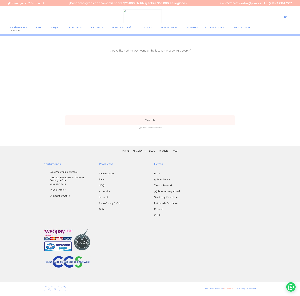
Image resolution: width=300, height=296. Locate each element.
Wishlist (164, 150)
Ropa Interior (169, 27)
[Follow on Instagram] (63, 288)
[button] (291, 287)
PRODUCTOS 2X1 (242, 27)
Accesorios (75, 27)
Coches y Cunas (214, 27)
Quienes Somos (162, 179)
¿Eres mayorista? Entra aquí (26, 3)
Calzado (148, 27)
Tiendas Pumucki (163, 185)
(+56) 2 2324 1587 (280, 3)
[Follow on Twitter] (52, 288)
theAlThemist (228, 289)
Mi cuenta (139, 150)
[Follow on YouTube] (57, 288)
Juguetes (192, 27)
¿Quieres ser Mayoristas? (167, 191)
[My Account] (277, 18)
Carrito (157, 215)
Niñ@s (54, 27)
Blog (152, 150)
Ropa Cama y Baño (122, 27)
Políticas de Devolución (166, 203)
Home (125, 150)
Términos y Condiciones (166, 197)
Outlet (102, 209)
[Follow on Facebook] (46, 288)
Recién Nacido (18, 29)
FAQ (175, 150)
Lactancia (97, 27)
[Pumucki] (84, 16)
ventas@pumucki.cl (252, 3)
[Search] (290, 18)
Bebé (38, 27)
